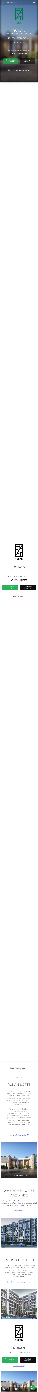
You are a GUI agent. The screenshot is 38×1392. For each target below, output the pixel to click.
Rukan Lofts (10, 1389)
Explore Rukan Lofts (19, 1175)
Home (16, 42)
